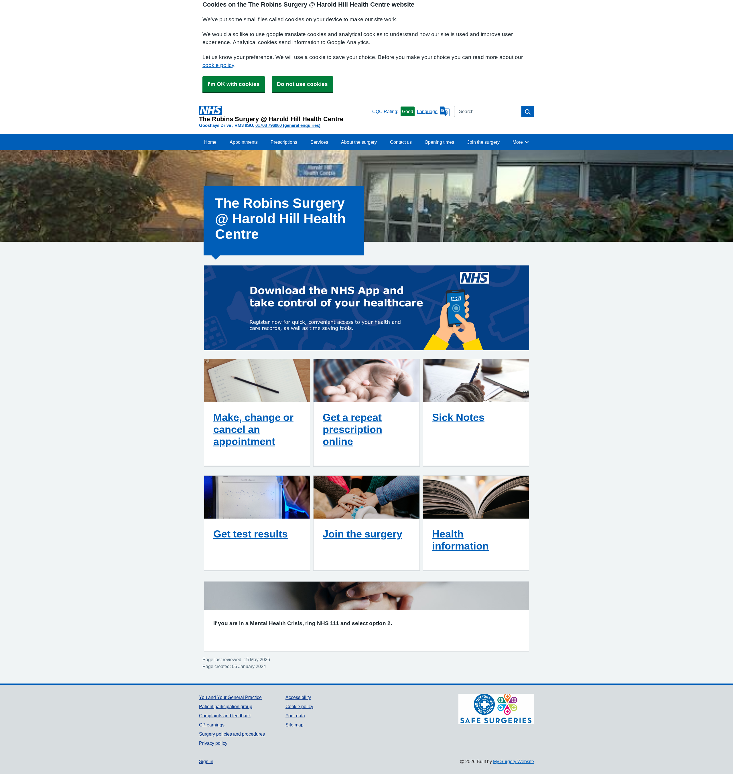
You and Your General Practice (230, 697)
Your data (295, 715)
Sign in (206, 761)
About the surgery (359, 142)
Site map (294, 724)
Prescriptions (284, 142)
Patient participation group (225, 706)
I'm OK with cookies (234, 84)
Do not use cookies (302, 84)
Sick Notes (458, 417)
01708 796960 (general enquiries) (287, 125)
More (521, 142)
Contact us (401, 142)
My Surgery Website (513, 761)
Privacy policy (213, 743)
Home (210, 142)
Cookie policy (299, 706)
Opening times (439, 142)
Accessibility (298, 697)
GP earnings (211, 724)
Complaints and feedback (225, 715)
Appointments (244, 142)
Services (319, 142)
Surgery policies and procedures (232, 734)
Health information (460, 540)
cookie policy (218, 65)
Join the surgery (483, 142)
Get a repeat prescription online (352, 429)
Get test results (250, 534)
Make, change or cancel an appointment (253, 429)
